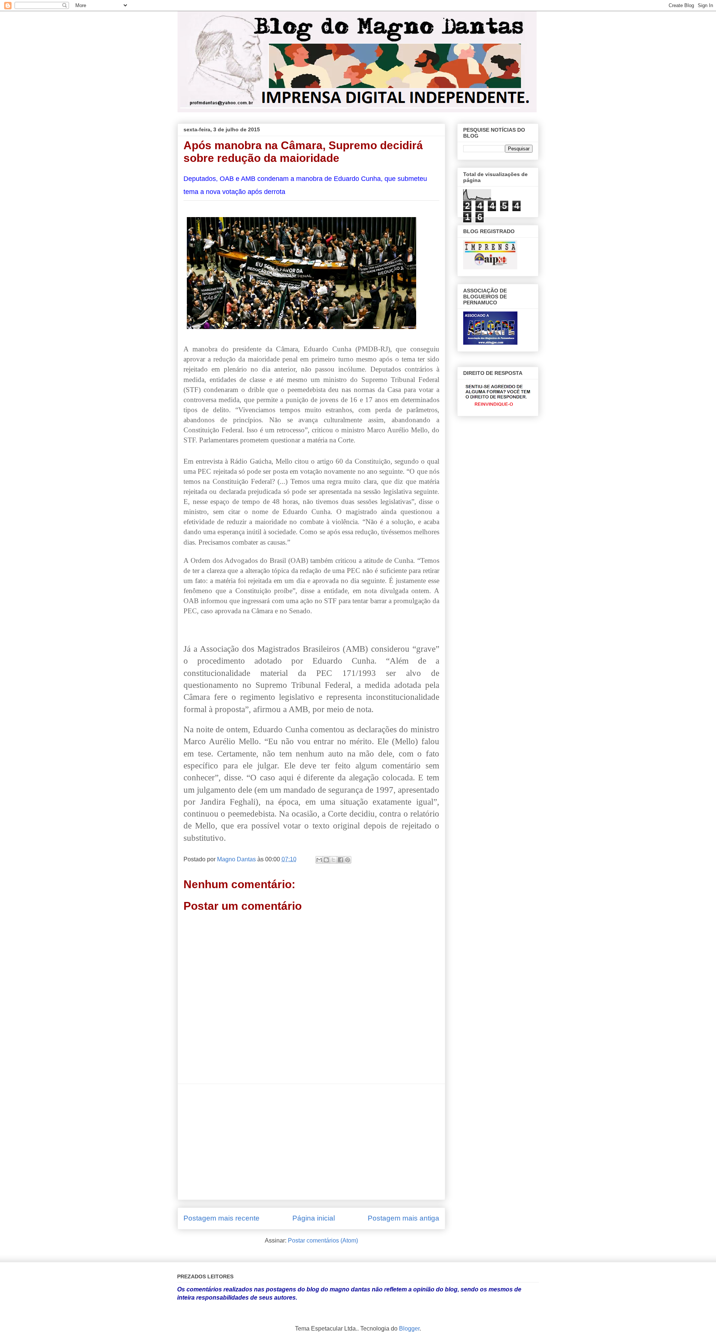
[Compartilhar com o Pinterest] (347, 860)
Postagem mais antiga (403, 1218)
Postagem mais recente (221, 1218)
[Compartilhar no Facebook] (340, 860)
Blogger (409, 1328)
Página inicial (313, 1218)
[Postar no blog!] (326, 860)
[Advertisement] (311, 1142)
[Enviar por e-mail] (319, 860)
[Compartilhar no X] (333, 860)
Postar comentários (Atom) (323, 1240)
